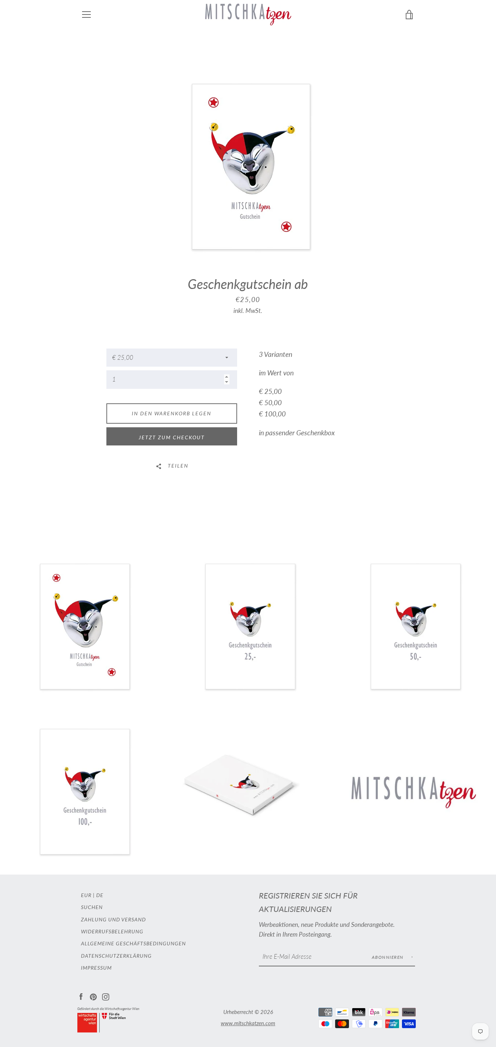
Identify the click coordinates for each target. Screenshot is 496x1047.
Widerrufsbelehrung (112, 931)
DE (99, 895)
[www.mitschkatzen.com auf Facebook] (81, 996)
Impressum (96, 968)
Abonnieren (389, 957)
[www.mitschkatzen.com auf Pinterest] (93, 996)
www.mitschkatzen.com (248, 1023)
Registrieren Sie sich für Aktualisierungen (308, 902)
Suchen (92, 907)
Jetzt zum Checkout (172, 437)
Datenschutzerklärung (116, 956)
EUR (86, 895)
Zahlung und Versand (113, 919)
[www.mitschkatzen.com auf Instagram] (105, 996)
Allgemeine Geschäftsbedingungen (133, 943)
